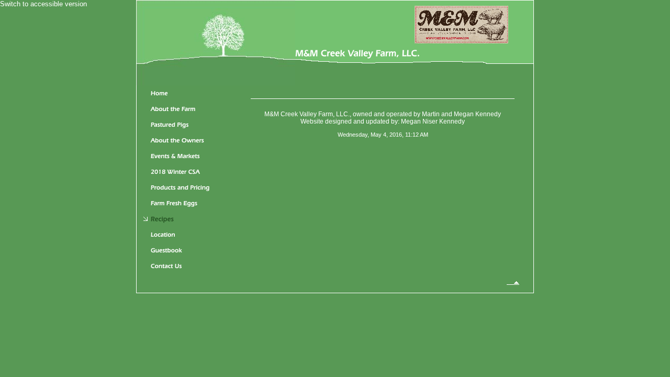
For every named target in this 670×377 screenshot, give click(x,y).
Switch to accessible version (43, 4)
